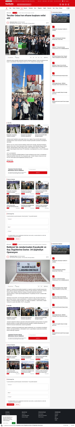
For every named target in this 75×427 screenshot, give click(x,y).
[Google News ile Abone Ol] (10, 57)
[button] (63, 4)
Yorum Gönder (10, 404)
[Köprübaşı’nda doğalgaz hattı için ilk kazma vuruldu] (27, 202)
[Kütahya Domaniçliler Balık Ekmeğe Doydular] (42, 130)
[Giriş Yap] (66, 4)
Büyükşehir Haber (13, 22)
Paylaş (73, 425)
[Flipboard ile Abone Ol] (17, 57)
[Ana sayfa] (6, 8)
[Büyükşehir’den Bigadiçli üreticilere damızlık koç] (27, 130)
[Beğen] (31, 57)
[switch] (68, 8)
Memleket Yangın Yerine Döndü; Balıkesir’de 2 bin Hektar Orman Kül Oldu (60, 66)
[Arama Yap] (60, 4)
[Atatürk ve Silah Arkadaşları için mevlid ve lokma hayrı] (42, 202)
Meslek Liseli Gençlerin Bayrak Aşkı (60, 75)
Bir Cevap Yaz (11, 213)
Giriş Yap (17, 404)
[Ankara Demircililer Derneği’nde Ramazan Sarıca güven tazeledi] (13, 202)
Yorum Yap (66, 425)
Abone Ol (38, 172)
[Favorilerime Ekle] (33, 57)
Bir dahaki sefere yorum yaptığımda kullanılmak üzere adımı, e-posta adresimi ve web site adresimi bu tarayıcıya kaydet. (27, 236)
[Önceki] (13, 1)
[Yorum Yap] (36, 57)
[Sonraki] (14, 1)
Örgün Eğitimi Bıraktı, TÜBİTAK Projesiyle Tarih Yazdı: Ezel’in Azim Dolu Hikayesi (59, 84)
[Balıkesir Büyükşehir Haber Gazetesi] (10, 4)
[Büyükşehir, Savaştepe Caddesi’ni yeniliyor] (13, 130)
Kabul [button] (14, 423)
